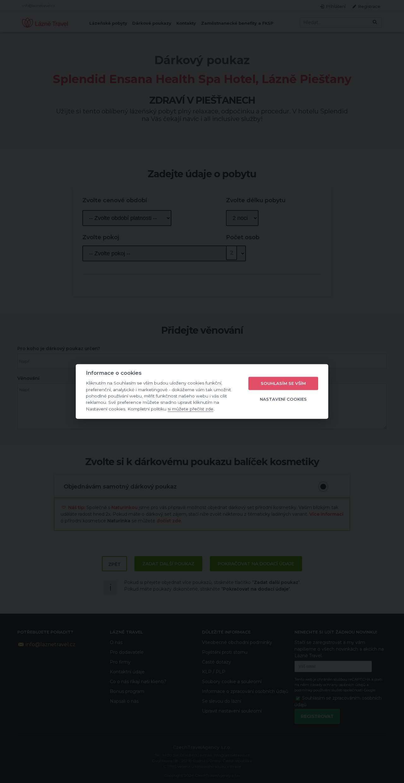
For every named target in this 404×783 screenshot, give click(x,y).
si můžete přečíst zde (190, 408)
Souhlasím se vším (283, 383)
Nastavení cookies (283, 399)
